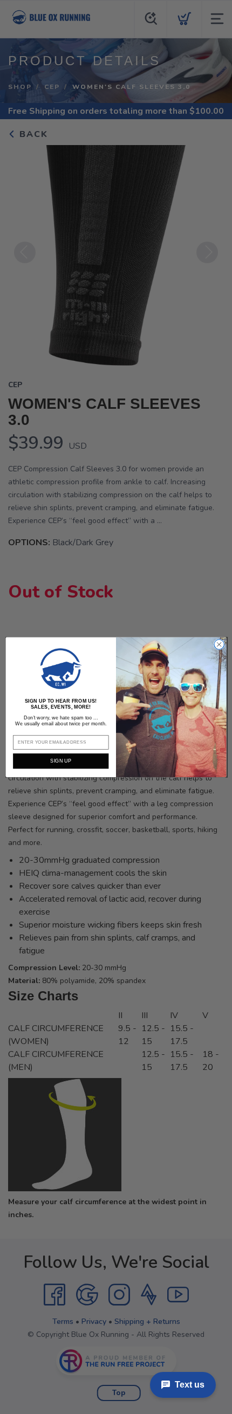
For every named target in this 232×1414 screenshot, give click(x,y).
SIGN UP (60, 761)
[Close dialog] (219, 644)
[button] (61, 668)
